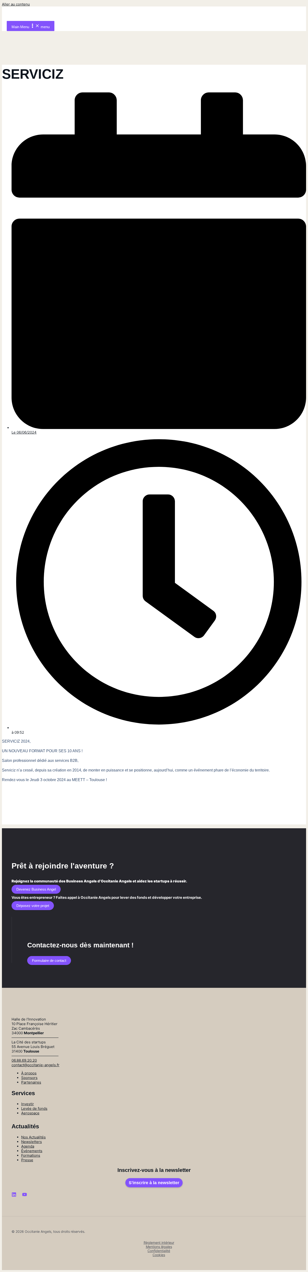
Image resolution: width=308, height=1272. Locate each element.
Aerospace (30, 1113)
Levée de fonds (34, 1108)
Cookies (159, 1255)
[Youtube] (24, 1195)
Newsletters (31, 1141)
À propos (29, 1073)
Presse (27, 1160)
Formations (30, 1155)
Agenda (27, 1146)
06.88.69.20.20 (24, 1060)
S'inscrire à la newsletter (154, 1182)
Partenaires (31, 1082)
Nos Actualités (33, 1137)
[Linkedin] (14, 1195)
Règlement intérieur (159, 1242)
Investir (27, 1104)
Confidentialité (159, 1251)
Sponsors (29, 1077)
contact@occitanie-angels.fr (35, 1065)
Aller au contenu (16, 4)
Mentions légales (159, 1247)
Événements (31, 1151)
